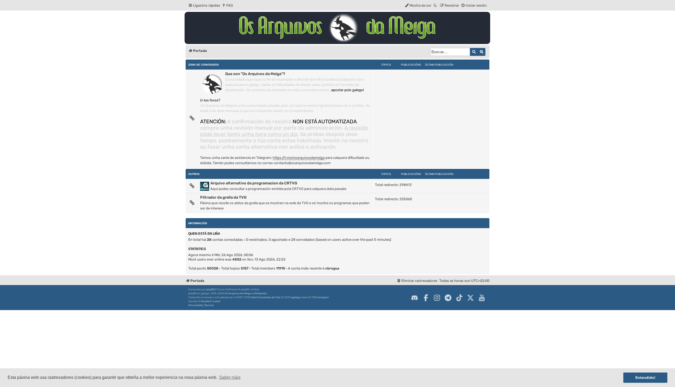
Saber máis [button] (229, 377)
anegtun (323, 297)
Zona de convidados (203, 64)
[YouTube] (481, 297)
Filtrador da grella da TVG (223, 197)
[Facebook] (425, 297)
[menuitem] (227, 5)
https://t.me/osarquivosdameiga (299, 158)
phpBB (210, 289)
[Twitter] (470, 297)
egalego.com (299, 297)
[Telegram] (448, 297)
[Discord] (414, 297)
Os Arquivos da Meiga (238, 293)
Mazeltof (206, 301)
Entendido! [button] (645, 377)
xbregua (332, 268)
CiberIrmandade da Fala (265, 297)
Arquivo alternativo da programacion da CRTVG (253, 183)
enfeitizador (259, 293)
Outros (194, 174)
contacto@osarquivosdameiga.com (302, 163)
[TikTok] (459, 297)
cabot (216, 301)
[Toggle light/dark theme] (435, 5)
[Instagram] (436, 297)
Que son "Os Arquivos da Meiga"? (255, 73)
